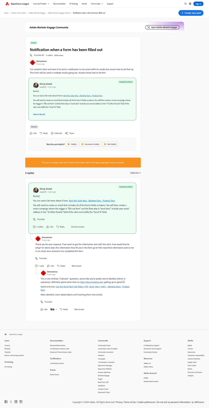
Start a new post (101, 162)
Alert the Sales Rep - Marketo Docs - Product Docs (83, 95)
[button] (190, 13)
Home (6, 13)
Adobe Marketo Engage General (59, 13)
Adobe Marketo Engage (37, 13)
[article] (82, 208)
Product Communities (18, 13)
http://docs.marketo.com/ (92, 282)
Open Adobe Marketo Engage (164, 27)
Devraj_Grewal (46, 84)
